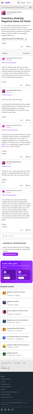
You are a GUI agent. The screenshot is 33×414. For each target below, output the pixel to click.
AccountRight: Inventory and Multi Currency (13, 7)
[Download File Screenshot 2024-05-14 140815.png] (25, 39)
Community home (10, 254)
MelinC (16, 304)
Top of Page (17, 363)
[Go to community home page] (7, 2)
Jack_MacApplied (11, 12)
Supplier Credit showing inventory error (18, 345)
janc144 (18, 322)
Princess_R (9, 58)
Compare (3, 381)
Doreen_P (9, 125)
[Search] (19, 3)
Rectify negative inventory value (17, 310)
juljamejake (18, 314)
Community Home (6, 363)
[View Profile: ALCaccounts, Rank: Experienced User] (4, 329)
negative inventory (13, 301)
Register (23, 2)
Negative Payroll (12, 353)
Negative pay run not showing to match (17, 320)
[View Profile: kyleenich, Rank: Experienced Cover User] (4, 293)
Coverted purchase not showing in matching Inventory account (18, 336)
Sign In (29, 2)
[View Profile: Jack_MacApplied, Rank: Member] (3, 13)
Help (24, 363)
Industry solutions (6, 394)
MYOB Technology (16, 402)
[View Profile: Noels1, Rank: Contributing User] (4, 346)
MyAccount (5, 146)
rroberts (18, 355)
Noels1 (16, 347)
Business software (6, 379)
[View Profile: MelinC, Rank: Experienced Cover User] (4, 302)
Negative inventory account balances (16, 292)
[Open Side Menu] (2, 2)
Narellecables (19, 338)
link (3, 210)
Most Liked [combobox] (27, 53)
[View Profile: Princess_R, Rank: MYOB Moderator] (3, 59)
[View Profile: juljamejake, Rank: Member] (4, 312)
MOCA (4, 144)
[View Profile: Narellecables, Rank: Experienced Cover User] (4, 337)
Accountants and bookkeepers (9, 392)
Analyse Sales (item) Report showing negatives (16, 328)
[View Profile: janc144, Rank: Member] (4, 321)
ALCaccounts (18, 330)
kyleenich (17, 295)
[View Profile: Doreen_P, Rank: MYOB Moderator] (3, 126)
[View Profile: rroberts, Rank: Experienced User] (4, 354)
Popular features (5, 384)
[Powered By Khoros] (16, 368)
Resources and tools (6, 397)
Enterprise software (6, 386)
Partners (3, 389)
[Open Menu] (30, 7)
